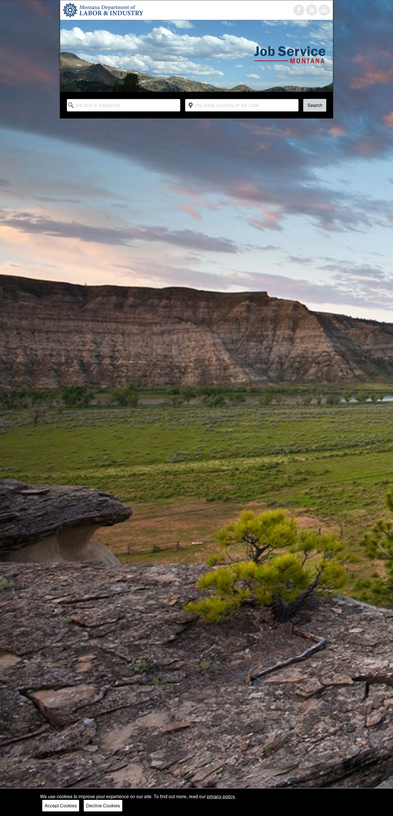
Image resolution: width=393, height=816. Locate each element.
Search (315, 105)
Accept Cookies (61, 805)
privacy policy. (221, 796)
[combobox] (123, 105)
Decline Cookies (103, 805)
